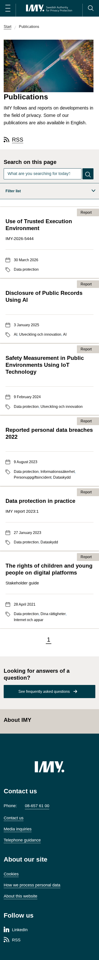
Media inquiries (18, 829)
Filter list (13, 191)
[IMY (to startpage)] (49, 767)
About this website (20, 896)
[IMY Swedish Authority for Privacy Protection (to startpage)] (49, 8)
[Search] (90, 8)
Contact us (13, 818)
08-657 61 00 (37, 805)
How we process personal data (32, 885)
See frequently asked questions (44, 691)
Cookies (11, 874)
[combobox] (43, 173)
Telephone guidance (22, 840)
